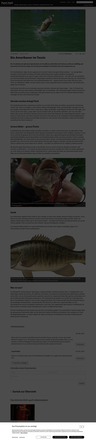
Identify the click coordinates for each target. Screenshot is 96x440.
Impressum (22, 437)
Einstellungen (44, 437)
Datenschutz (15, 437)
